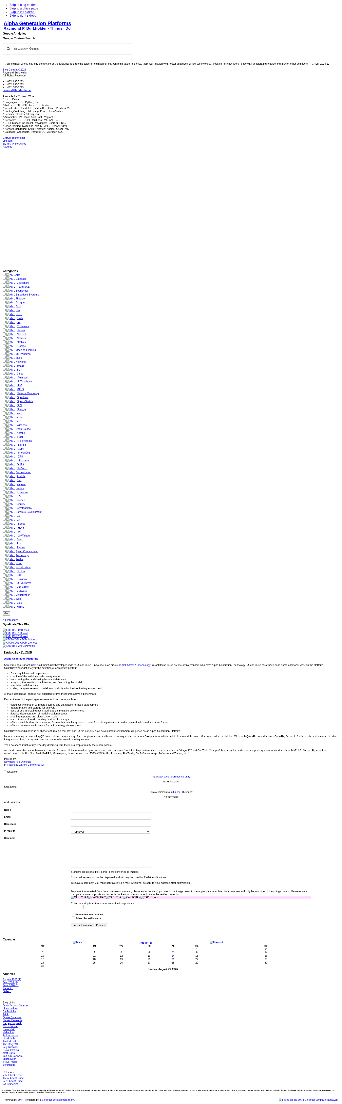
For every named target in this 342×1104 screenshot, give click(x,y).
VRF (19, 421)
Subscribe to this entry (88, 918)
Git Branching (10, 1083)
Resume (7, 146)
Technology (22, 555)
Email (7, 817)
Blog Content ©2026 (14, 69)
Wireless (22, 425)
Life (18, 310)
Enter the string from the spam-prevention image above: (103, 903)
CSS (19, 602)
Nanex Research (12, 1020)
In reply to (9, 831)
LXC (19, 575)
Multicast (23, 377)
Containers (23, 326)
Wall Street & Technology (136, 665)
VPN (19, 417)
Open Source (23, 428)
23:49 (22, 764)
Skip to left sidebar (22, 12)
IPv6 (19, 385)
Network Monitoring (28, 393)
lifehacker (8, 1032)
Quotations (22, 492)
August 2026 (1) (12, 979)
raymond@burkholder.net (17, 90)
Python (21, 547)
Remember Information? (89, 914)
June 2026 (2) (10, 985)
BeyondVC (9, 1029)
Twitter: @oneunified (14, 143)
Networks (22, 338)
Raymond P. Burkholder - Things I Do (37, 28)
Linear (176, 792)
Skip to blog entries (23, 5)
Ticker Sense (10, 1035)
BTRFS (22, 444)
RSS (18, 496)
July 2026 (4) (10, 982)
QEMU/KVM (24, 583)
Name (7, 810)
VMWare (22, 590)
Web (18, 598)
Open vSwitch (25, 401)
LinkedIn (7, 140)
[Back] (77, 942)
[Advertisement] (15, 209)
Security (20, 504)
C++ (19, 519)
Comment (9, 838)
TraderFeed (9, 1041)
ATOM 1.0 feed (28, 642)
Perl (19, 543)
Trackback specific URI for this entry (171, 777)
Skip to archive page (24, 8)
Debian (21, 330)
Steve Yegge (10, 1061)
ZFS (20, 456)
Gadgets (20, 302)
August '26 (146, 942)
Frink (6, 1014)
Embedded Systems (27, 294)
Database (21, 278)
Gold (18, 306)
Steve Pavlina (11, 1049)
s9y (20, 1099)
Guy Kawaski (10, 1047)
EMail (20, 436)
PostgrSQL (23, 286)
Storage (21, 345)
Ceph (21, 448)
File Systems (24, 440)
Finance (20, 298)
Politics (20, 488)
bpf (18, 322)
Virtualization (23, 567)
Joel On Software (13, 1055)
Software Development (29, 511)
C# (18, 515)
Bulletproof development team (57, 1099)
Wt (19, 531)
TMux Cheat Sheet (13, 1078)
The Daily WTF (11, 1044)
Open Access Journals (16, 1005)
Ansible (21, 476)
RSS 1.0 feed (20, 633)
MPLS (20, 389)
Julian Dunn (9, 1058)
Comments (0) (36, 764)
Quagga (21, 409)
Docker (21, 571)
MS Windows (23, 353)
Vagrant (21, 484)
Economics (22, 290)
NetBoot (21, 334)
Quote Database (12, 1017)
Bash (20, 318)
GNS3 (20, 464)
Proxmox (22, 579)
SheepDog (24, 452)
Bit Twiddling (10, 1011)
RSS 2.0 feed (20, 636)
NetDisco (22, 468)
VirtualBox (23, 586)
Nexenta (24, 460)
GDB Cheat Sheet (13, 1081)
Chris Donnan (10, 1026)
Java (19, 539)
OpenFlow (22, 397)
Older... (7, 991)
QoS (19, 405)
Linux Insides (10, 1008)
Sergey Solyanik (12, 1023)
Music (19, 357)
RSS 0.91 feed (20, 630)
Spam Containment (27, 551)
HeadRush (9, 1038)
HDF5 (21, 527)
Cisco (20, 373)
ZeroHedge (9, 1064)
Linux (19, 314)
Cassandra (23, 282)
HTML (20, 606)
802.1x (21, 365)
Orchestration (23, 472)
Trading (20, 559)
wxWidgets (24, 535)
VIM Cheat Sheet (13, 1075)
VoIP (19, 413)
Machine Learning (26, 349)
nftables (21, 342)
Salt (19, 480)
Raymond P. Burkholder (17, 761)
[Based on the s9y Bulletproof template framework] (308, 1099)
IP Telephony (24, 381)
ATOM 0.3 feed (28, 639)
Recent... (8, 988)
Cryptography (24, 507)
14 (173, 955)
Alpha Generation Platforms (37, 23)
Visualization (23, 594)
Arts (17, 274)
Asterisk (21, 432)
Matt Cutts (9, 1052)
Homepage (10, 824)
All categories (10, 619)
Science (20, 500)
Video (19, 563)
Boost (21, 523)
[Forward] (216, 942)
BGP (19, 369)
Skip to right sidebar (23, 15)
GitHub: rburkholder (14, 137)
